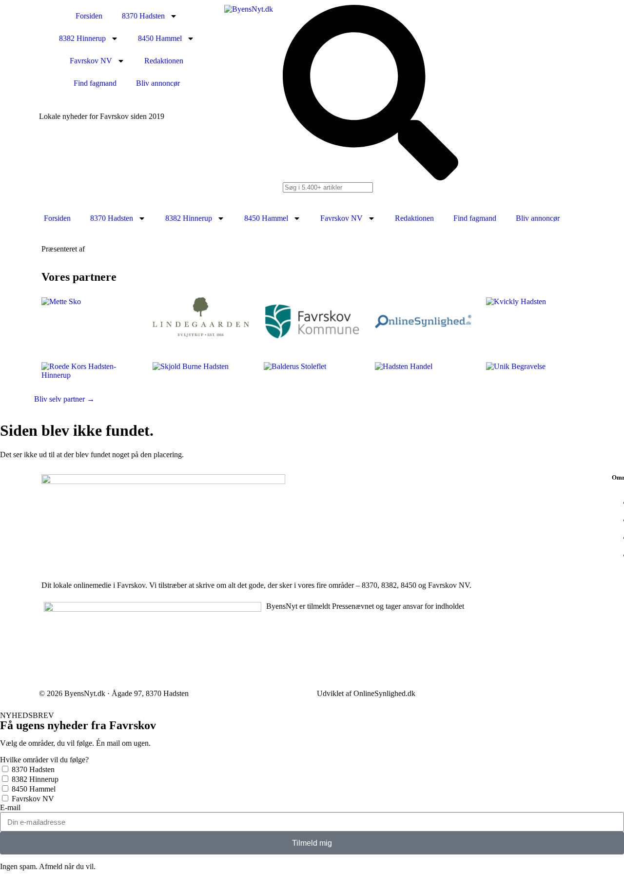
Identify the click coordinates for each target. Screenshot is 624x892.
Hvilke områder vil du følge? (44, 760)
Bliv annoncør (158, 83)
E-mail (10, 807)
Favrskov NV (91, 61)
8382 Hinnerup (82, 38)
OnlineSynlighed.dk (384, 693)
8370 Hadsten (143, 16)
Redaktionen (163, 61)
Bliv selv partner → (64, 399)
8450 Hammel (160, 38)
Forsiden (89, 16)
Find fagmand (95, 83)
